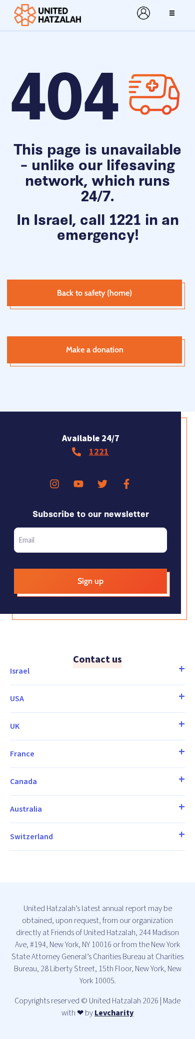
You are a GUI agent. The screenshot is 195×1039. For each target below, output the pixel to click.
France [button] (22, 753)
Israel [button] (20, 671)
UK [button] (15, 726)
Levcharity (114, 1012)
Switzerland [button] (31, 836)
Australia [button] (26, 809)
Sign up (91, 581)
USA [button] (17, 698)
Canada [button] (23, 781)
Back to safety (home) (94, 293)
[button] (172, 13)
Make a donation (95, 349)
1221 (99, 452)
